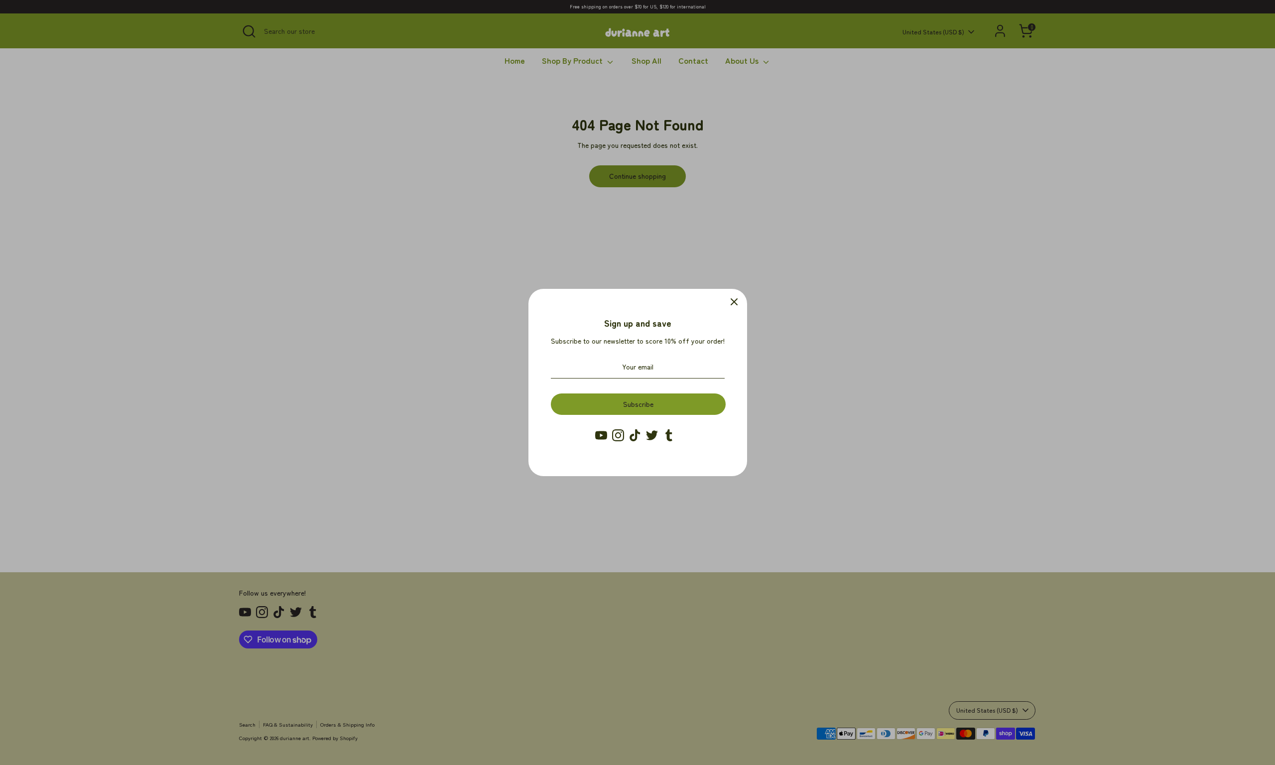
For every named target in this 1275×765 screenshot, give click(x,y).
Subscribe (638, 404)
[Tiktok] (635, 435)
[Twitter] (652, 435)
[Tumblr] (669, 435)
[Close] (734, 302)
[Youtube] (601, 435)
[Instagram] (618, 435)
